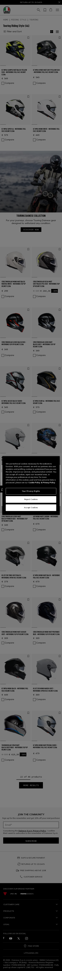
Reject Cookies (31, 499)
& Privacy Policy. (48, 482)
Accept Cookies (31, 507)
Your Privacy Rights (31, 491)
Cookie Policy (34, 482)
